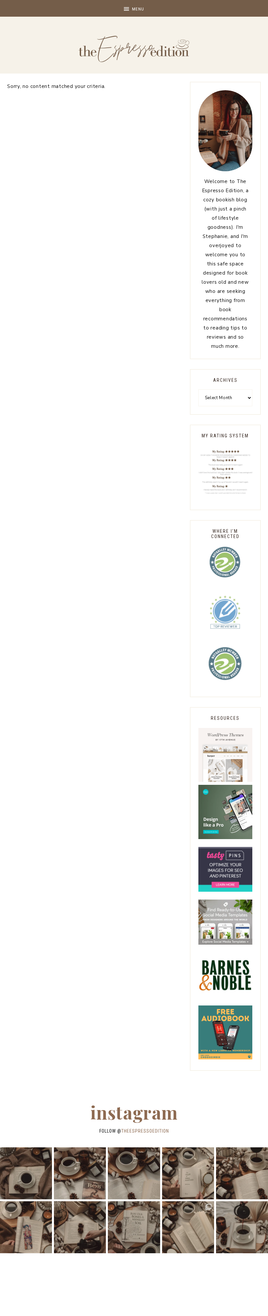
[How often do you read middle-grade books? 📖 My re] (80, 1173)
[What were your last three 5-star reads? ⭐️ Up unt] (26, 1173)
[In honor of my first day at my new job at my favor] (242, 1173)
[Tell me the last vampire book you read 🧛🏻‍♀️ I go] (134, 1227)
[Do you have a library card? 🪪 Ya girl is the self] (242, 1227)
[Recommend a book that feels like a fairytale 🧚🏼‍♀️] (80, 1227)
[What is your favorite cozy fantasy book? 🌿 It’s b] (188, 1173)
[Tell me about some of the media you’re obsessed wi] (26, 1227)
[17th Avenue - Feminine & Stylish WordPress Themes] (225, 780)
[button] (134, 8)
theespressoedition (145, 1131)
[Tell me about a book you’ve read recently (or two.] (134, 1173)
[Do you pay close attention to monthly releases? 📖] (188, 1227)
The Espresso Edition (134, 49)
